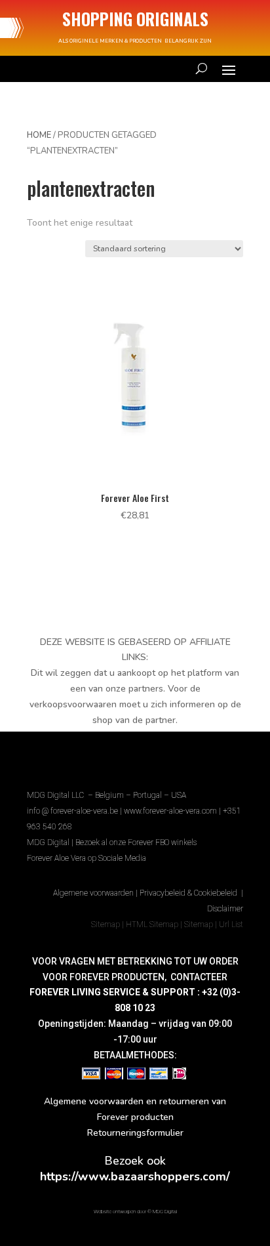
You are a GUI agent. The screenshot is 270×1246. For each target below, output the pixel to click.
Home (39, 135)
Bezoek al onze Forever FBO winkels (136, 842)
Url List (231, 924)
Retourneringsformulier (135, 1133)
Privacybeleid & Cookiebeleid (189, 893)
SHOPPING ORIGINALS (135, 19)
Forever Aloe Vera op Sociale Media (86, 858)
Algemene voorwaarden (93, 893)
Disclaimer (225, 908)
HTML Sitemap (152, 924)
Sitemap (105, 924)
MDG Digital (48, 842)
